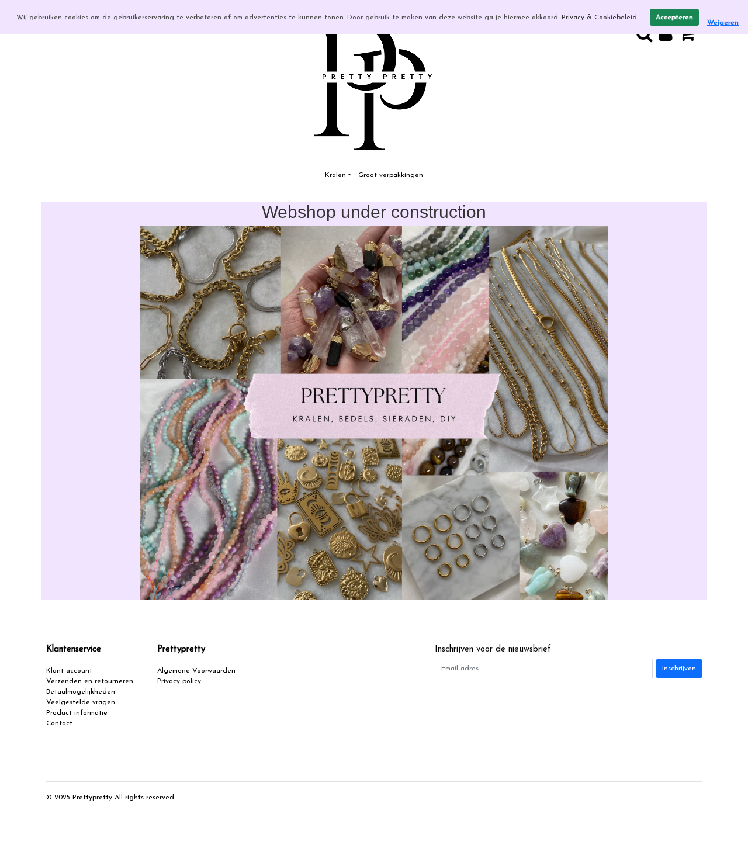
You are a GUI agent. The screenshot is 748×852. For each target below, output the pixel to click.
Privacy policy (179, 681)
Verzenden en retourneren (89, 681)
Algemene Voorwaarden (196, 670)
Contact (59, 723)
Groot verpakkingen (390, 175)
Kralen (335, 175)
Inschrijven (679, 668)
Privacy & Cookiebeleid (599, 17)
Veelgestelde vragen (80, 702)
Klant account (69, 670)
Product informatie (77, 712)
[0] (690, 37)
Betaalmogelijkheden (80, 691)
